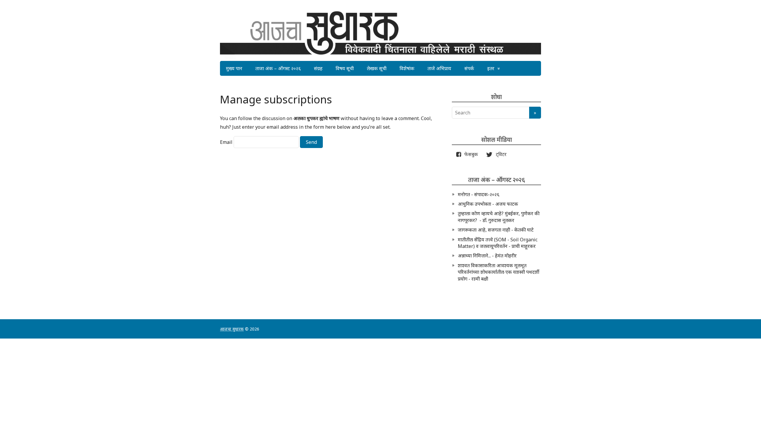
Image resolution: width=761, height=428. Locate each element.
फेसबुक (470, 154)
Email (226, 142)
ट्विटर (499, 154)
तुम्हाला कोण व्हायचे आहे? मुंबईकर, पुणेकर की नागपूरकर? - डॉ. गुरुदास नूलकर (499, 216)
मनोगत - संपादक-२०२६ (478, 194)
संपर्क (469, 68)
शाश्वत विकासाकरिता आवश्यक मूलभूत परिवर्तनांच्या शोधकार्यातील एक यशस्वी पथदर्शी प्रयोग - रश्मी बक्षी (498, 272)
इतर (490, 68)
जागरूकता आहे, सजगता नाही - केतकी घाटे (496, 229)
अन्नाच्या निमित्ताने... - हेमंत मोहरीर (487, 255)
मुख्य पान (234, 68)
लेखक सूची (376, 68)
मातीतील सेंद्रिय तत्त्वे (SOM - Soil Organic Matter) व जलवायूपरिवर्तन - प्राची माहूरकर (497, 242)
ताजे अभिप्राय (439, 68)
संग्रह (318, 68)
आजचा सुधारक (232, 329)
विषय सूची (345, 68)
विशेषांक (407, 68)
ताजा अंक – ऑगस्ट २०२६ (278, 68)
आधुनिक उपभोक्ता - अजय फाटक (488, 204)
